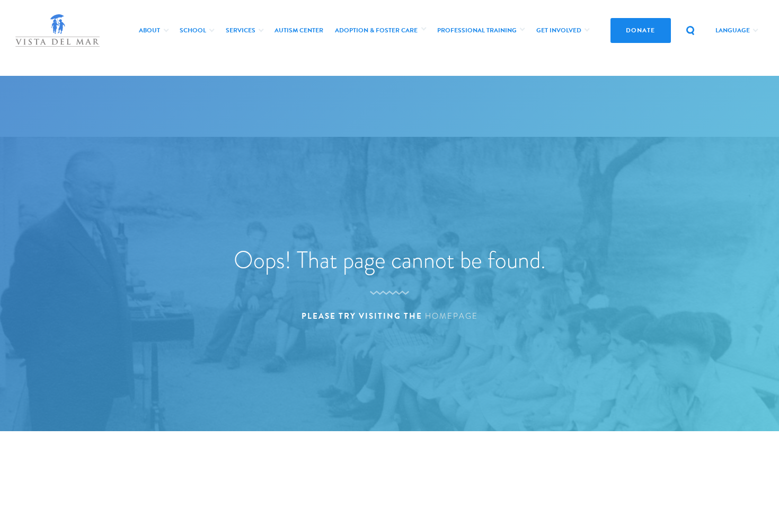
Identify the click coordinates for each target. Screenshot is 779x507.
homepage (451, 316)
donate (640, 30)
